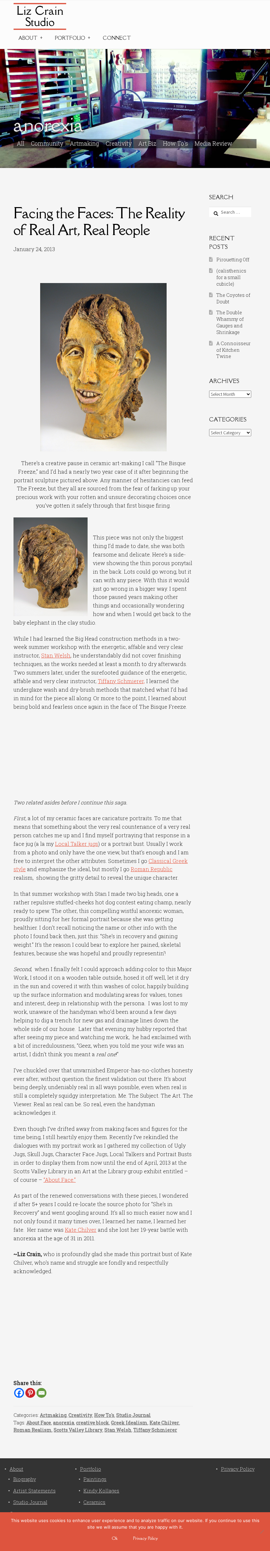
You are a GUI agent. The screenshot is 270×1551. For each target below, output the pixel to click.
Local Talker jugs (76, 843)
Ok (115, 1538)
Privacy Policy (238, 1469)
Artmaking (84, 143)
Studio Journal (133, 1415)
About (28, 38)
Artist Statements (34, 1491)
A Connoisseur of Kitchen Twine (233, 350)
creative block (92, 1423)
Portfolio (70, 38)
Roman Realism (33, 1430)
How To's (175, 143)
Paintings (94, 1479)
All (20, 143)
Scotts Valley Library (78, 1430)
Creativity (119, 143)
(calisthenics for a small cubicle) (231, 277)
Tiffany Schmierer (155, 1430)
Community (47, 143)
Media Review (213, 143)
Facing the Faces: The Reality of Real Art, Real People (99, 221)
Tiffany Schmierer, (121, 681)
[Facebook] (19, 1393)
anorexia (63, 1423)
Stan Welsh (55, 655)
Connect (117, 38)
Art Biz (147, 143)
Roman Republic (152, 869)
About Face (38, 1423)
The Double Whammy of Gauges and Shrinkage (230, 322)
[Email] (41, 1393)
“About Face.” (59, 1179)
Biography (24, 1479)
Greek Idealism (129, 1423)
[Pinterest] (30, 1393)
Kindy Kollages (101, 1491)
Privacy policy (145, 1538)
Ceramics (94, 1502)
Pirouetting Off (232, 259)
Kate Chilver (80, 1229)
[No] (261, 1531)
